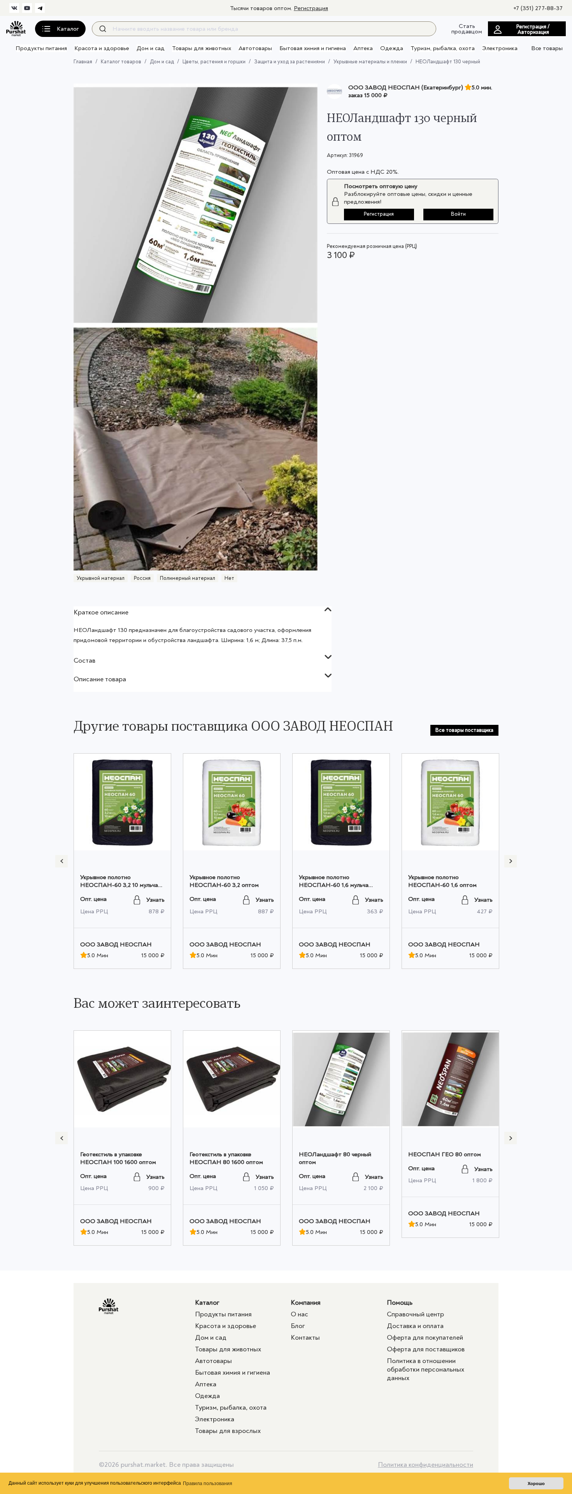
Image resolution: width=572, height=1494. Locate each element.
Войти (458, 214)
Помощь (399, 1302)
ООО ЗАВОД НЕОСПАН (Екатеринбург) (405, 87)
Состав (84, 660)
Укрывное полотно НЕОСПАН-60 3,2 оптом (224, 881)
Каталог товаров (121, 61)
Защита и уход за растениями (289, 61)
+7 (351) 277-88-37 (538, 8)
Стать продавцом (466, 29)
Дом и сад (151, 48)
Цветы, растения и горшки (214, 61)
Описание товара (100, 679)
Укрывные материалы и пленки (370, 61)
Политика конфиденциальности (425, 1465)
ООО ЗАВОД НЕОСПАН (116, 944)
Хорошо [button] (536, 1483)
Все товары (547, 48)
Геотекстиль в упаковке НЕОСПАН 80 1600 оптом (226, 1158)
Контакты (305, 1337)
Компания (306, 1302)
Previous (61, 861)
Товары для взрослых (228, 1430)
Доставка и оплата (415, 1325)
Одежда (391, 48)
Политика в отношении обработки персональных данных (425, 1369)
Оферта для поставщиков (426, 1349)
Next (510, 861)
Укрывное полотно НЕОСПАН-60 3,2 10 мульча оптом (119, 885)
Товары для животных (201, 48)
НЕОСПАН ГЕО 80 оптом (444, 1154)
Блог (298, 1325)
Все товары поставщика (464, 730)
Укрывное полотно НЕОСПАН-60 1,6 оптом (442, 881)
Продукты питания (41, 48)
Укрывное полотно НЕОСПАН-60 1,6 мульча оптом (333, 885)
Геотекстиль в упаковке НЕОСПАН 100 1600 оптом (118, 1158)
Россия (142, 578)
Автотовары (255, 48)
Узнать (155, 900)
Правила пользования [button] (207, 1483)
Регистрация (311, 8)
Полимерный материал (187, 578)
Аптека (363, 48)
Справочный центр (415, 1314)
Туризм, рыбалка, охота (443, 48)
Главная (83, 61)
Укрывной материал (101, 578)
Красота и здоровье (101, 48)
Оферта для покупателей (425, 1337)
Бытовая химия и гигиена (312, 48)
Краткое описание (101, 612)
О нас (299, 1314)
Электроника (500, 48)
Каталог (207, 1302)
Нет (229, 578)
